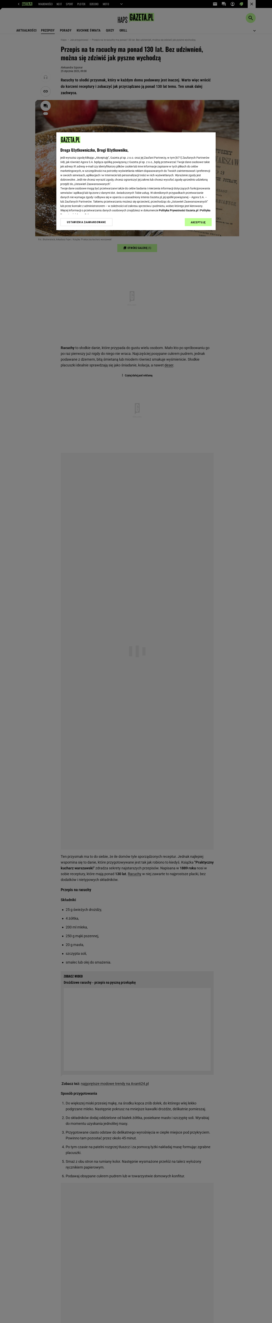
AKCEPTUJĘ (198, 222)
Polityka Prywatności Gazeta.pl (178, 210)
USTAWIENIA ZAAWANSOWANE (86, 222)
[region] (136, 181)
